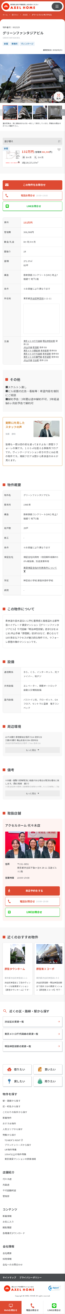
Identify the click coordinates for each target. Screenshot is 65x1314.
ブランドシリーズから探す (18, 1144)
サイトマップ (9, 1277)
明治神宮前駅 (49, 340)
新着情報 (7, 1216)
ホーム (5, 14)
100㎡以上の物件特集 (15, 1154)
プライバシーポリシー (30, 1277)
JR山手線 (28, 347)
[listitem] (10, 112)
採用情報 (7, 1258)
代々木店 (7, 1179)
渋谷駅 (36, 360)
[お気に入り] (59, 149)
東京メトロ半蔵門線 (33, 356)
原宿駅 (36, 347)
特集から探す (9, 1134)
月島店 (6, 1184)
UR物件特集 (10, 1149)
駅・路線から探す (11, 1100)
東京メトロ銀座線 (32, 350)
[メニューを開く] (57, 6)
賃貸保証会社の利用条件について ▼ (40, 569)
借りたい (15, 14)
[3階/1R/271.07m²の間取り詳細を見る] (32, 156)
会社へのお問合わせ (13, 1264)
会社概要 (7, 1253)
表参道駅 (45, 350)
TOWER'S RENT (12, 1140)
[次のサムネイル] (63, 112)
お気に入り (8, 1221)
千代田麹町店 (9, 1190)
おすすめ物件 (9, 1123)
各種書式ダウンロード (14, 1233)
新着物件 (7, 1117)
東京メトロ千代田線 (33, 340)
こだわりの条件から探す (15, 1112)
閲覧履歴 (7, 1227)
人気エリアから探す (13, 1129)
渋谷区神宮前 (37, 298)
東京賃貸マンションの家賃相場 (20, 1159)
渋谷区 (25, 14)
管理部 (6, 1196)
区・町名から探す (11, 1106)
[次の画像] (61, 78)
